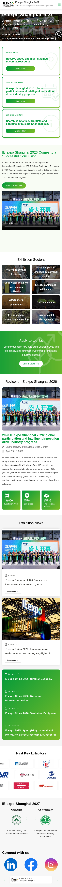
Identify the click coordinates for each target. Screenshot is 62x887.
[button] (54, 409)
